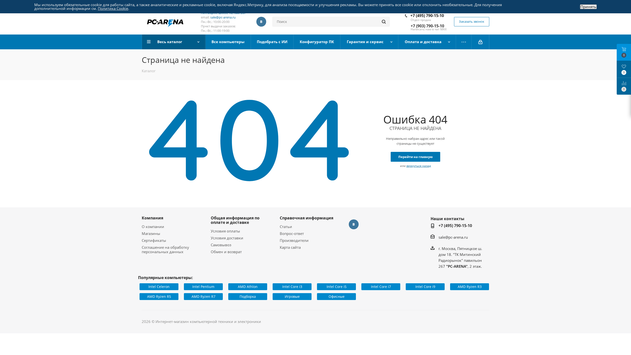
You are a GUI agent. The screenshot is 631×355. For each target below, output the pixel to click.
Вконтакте (261, 22)
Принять (588, 6)
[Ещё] (464, 42)
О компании (153, 226)
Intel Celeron (159, 286)
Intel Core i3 (292, 286)
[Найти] (384, 22)
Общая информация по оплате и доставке (235, 220)
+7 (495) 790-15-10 (427, 15)
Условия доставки (227, 237)
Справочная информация (306, 218)
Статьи (286, 226)
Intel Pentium (203, 286)
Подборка (248, 296)
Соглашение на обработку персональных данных (165, 249)
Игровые (292, 296)
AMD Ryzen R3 (470, 286)
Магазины (151, 233)
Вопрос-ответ (292, 233)
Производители (294, 240)
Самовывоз (221, 244)
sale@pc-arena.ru (223, 17)
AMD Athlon (248, 286)
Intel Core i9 (425, 286)
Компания (152, 218)
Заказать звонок (471, 21)
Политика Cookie (113, 8)
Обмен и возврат (226, 251)
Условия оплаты (225, 231)
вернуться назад (418, 166)
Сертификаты (154, 240)
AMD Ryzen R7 (203, 296)
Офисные (337, 296)
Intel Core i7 (381, 286)
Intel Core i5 (337, 286)
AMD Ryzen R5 (159, 296)
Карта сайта (290, 247)
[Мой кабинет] (480, 42)
